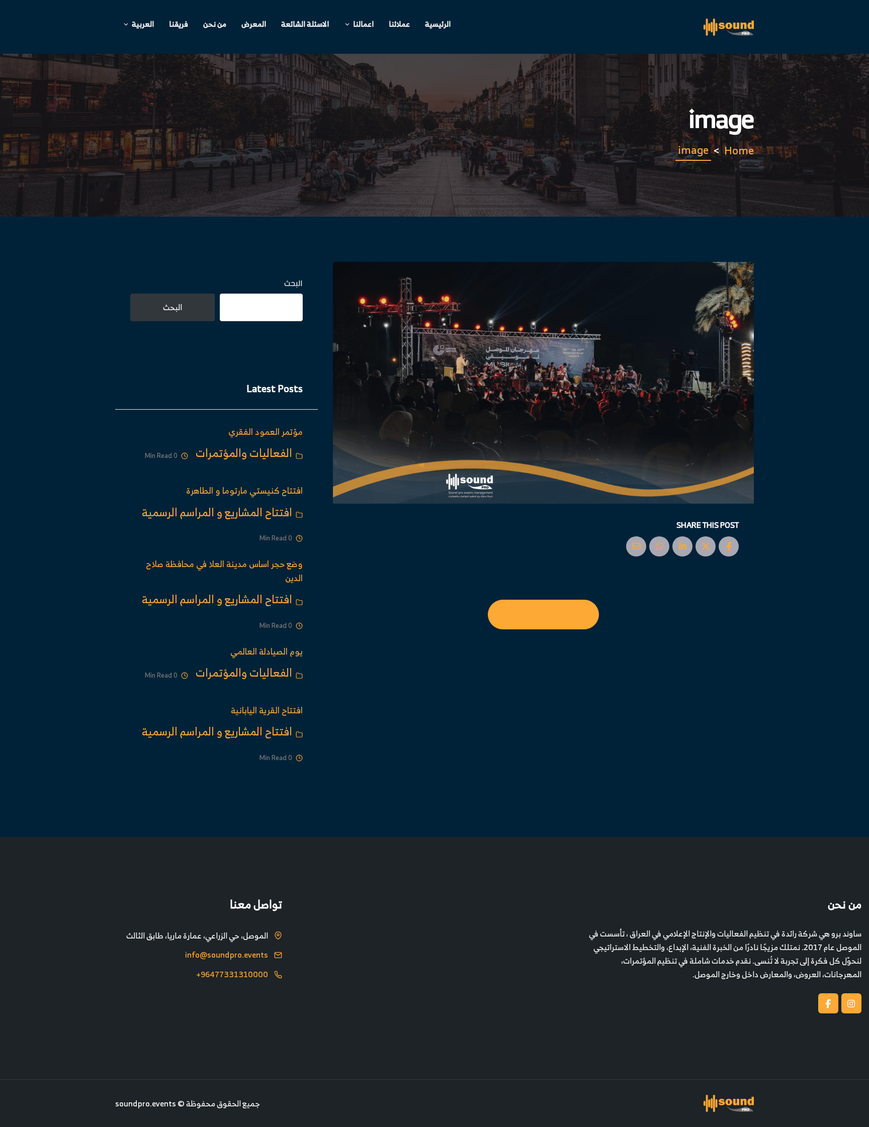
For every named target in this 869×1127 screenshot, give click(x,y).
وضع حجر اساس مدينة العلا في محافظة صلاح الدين (224, 571)
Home (739, 150)
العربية (143, 24)
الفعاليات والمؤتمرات (244, 452)
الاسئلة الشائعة (305, 24)
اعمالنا (363, 24)
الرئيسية (438, 24)
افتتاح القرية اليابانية (267, 710)
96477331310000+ (232, 974)
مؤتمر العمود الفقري (265, 431)
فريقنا (178, 24)
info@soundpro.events (226, 955)
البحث (293, 283)
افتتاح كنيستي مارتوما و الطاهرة (244, 490)
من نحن (214, 24)
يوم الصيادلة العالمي (266, 651)
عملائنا (399, 24)
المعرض (253, 24)
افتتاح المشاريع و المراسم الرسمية (217, 512)
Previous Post (543, 614)
